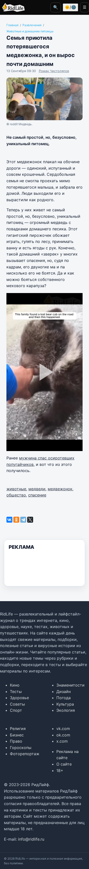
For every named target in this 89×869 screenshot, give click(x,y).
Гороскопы (20, 747)
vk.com (63, 728)
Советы (17, 704)
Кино (15, 685)
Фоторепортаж (24, 753)
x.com (62, 741)
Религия (18, 728)
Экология (65, 710)
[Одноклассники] (16, 520)
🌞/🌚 (70, 7)
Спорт (16, 710)
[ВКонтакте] (9, 520)
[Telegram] (23, 520)
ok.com (63, 734)
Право (16, 741)
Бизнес (17, 734)
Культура (65, 704)
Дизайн (63, 691)
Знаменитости (70, 685)
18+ (59, 770)
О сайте (64, 764)
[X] (30, 520)
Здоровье (19, 697)
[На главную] (12, 7)
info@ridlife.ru (31, 839)
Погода (63, 697)
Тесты (16, 691)
